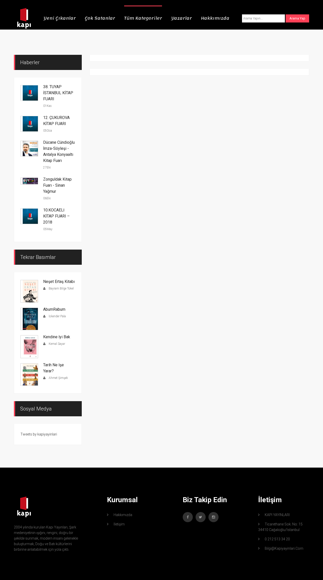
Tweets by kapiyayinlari (38, 434)
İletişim (119, 524)
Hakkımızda (215, 18)
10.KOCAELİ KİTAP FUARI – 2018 (56, 216)
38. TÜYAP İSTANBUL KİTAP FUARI (58, 92)
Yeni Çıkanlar (59, 18)
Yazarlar (181, 18)
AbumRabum (54, 309)
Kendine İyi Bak (56, 336)
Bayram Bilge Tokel (61, 288)
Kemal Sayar (56, 344)
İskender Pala (57, 316)
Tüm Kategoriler (143, 18)
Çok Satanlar (100, 18)
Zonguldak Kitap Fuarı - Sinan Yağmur (57, 185)
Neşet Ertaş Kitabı (59, 281)
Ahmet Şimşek (58, 378)
